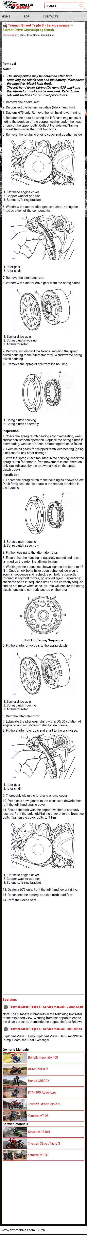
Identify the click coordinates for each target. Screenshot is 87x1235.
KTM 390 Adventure (41, 1092)
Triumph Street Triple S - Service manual (39, 25)
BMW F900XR (37, 1069)
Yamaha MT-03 (38, 1115)
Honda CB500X (38, 1081)
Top (27, 16)
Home (6, 16)
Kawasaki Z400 (38, 1132)
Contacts (50, 16)
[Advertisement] (44, 48)
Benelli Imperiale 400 (42, 1057)
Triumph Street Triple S (43, 1104)
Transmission (10, 35)
